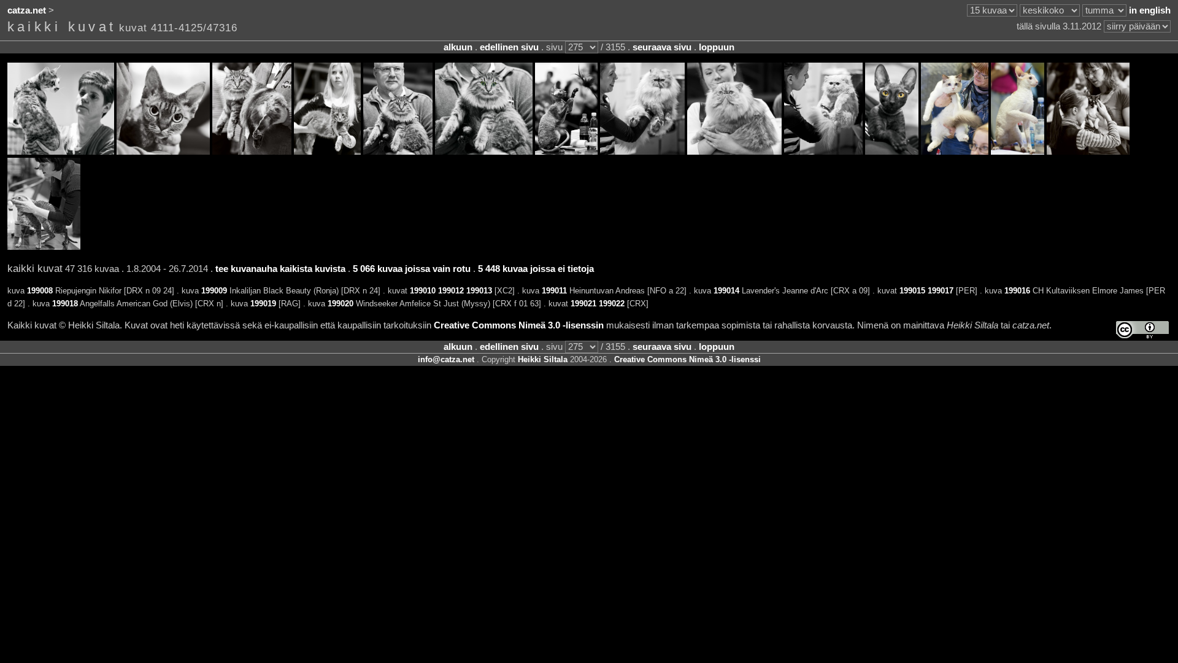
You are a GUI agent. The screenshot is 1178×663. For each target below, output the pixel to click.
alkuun (458, 47)
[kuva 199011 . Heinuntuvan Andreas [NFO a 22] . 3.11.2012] (327, 152)
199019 (263, 303)
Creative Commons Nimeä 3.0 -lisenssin (519, 325)
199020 (340, 303)
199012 (451, 290)
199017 (940, 290)
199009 (214, 290)
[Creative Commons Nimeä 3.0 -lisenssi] (1142, 330)
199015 (912, 290)
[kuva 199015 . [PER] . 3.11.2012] (642, 152)
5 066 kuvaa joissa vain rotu (412, 269)
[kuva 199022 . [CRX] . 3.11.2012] (43, 247)
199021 (583, 303)
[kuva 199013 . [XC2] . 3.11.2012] (484, 152)
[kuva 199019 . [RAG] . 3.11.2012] (954, 152)
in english (1150, 10)
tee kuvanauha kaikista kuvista (280, 269)
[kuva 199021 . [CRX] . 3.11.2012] (1088, 152)
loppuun (716, 47)
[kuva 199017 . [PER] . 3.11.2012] (823, 152)
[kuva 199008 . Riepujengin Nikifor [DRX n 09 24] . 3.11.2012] (60, 152)
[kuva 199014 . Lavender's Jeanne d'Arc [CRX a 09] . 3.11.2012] (566, 152)
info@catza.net (446, 359)
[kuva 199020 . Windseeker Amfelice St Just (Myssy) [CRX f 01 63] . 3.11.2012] (1017, 152)
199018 (65, 303)
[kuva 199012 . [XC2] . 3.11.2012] (398, 152)
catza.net (26, 10)
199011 (554, 290)
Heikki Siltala (543, 359)
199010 (423, 290)
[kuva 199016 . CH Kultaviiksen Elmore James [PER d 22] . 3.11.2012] (734, 152)
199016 (1017, 290)
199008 (40, 290)
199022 (612, 303)
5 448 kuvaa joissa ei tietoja (536, 269)
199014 (726, 290)
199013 (479, 290)
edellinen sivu (509, 47)
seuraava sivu (662, 47)
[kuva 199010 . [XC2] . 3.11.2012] (251, 152)
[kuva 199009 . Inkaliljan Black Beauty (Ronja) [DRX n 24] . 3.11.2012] (163, 152)
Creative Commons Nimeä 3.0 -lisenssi (687, 359)
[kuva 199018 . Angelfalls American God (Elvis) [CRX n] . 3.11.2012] (891, 152)
